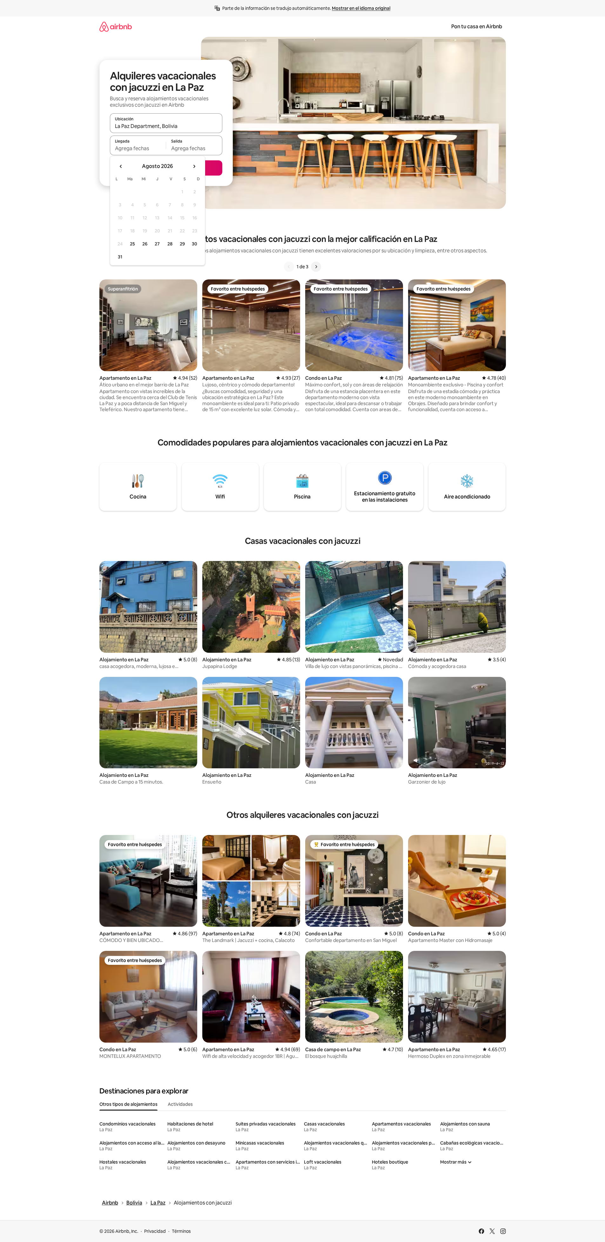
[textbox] (138, 148)
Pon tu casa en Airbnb (476, 26)
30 (194, 244)
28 (169, 244)
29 (182, 244)
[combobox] (166, 126)
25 (132, 244)
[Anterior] (289, 267)
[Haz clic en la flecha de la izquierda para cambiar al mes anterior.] (121, 166)
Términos (181, 1231)
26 (144, 244)
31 (120, 257)
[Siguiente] (316, 267)
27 (157, 244)
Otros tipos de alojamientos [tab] (128, 1104)
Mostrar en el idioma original (361, 8)
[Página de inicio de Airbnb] (115, 27)
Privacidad (155, 1231)
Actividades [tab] (180, 1104)
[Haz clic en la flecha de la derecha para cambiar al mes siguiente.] (194, 166)
